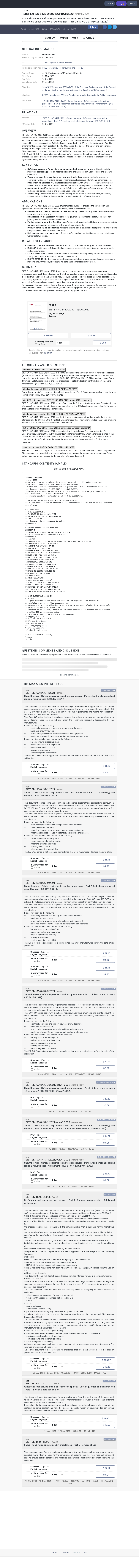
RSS (85, 1553)
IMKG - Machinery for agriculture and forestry (62, 68)
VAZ (70, 1483)
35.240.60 (76, 1431)
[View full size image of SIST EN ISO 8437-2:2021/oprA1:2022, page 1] (37, 316)
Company (65, 1553)
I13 (93, 1431)
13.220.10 (65, 1373)
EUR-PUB (86, 1481)
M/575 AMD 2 (107, 1481)
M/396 (66, 29)
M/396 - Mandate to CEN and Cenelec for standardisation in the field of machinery (79, 95)
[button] (93, 27)
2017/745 (75, 1481)
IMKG (73, 29)
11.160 (56, 1481)
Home (55, 1553)
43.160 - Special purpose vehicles (57, 63)
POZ (104, 1373)
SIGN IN (132, 3)
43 (45, 353)
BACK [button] (23, 29)
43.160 (44, 29)
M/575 (95, 1481)
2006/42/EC (55, 29)
